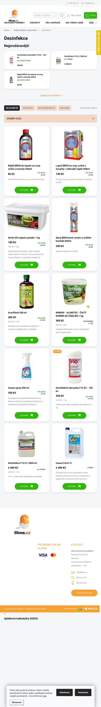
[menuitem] (15, 23)
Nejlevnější (12, 108)
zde (44, 696)
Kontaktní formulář (84, 593)
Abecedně (64, 108)
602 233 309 (81, 583)
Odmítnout (64, 692)
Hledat (62, 15)
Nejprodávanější (46, 108)
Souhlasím (83, 692)
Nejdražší (28, 108)
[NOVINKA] (74, 368)
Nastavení (16, 702)
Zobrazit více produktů (51, 95)
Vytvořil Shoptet (70, 609)
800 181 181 (81, 578)
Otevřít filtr (14, 118)
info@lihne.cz (81, 572)
